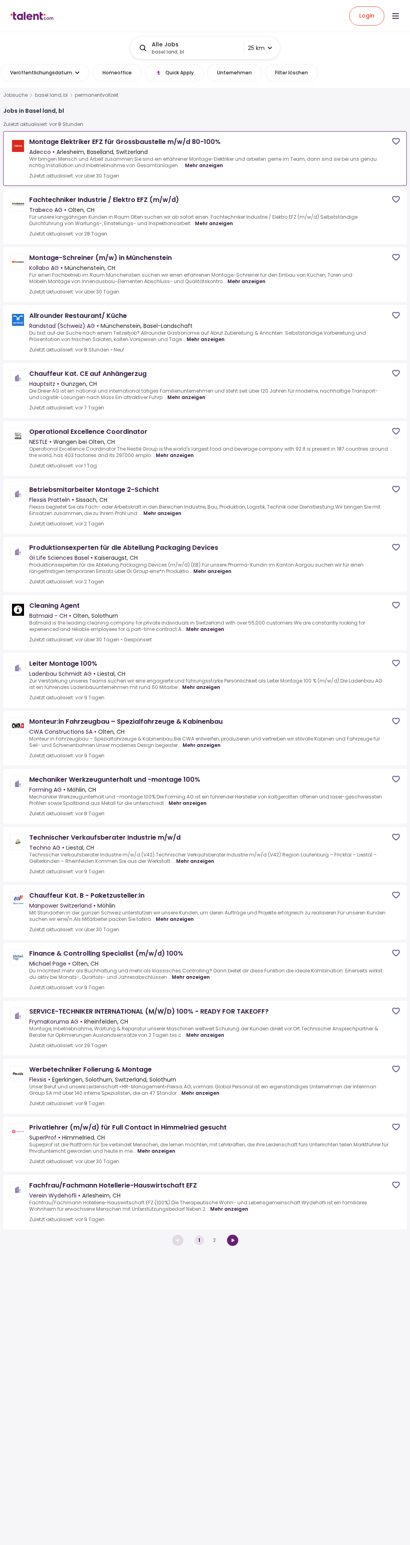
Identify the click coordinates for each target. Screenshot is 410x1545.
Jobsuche (15, 95)
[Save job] (396, 141)
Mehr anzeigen (204, 165)
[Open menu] (395, 16)
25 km (256, 48)
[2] (232, 1240)
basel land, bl (51, 95)
